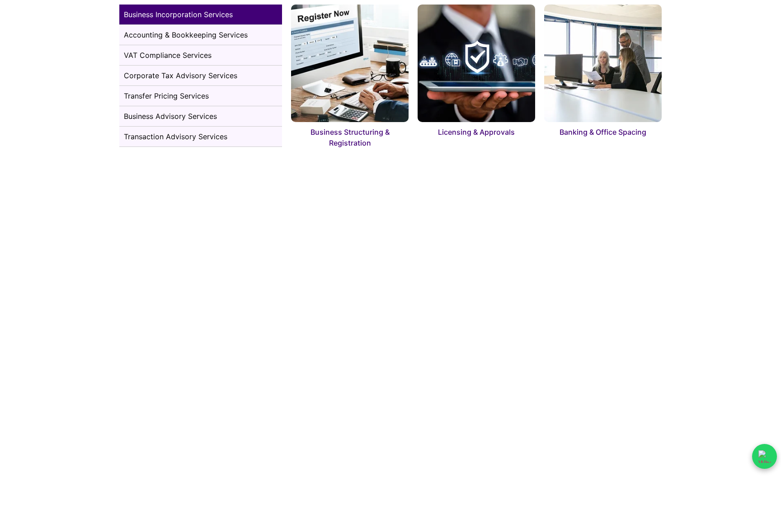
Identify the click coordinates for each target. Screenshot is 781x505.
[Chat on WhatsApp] (764, 456)
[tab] (200, 15)
